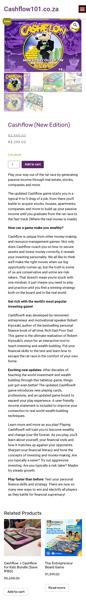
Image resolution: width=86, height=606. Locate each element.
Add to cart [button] (16, 592)
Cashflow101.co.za (31, 9)
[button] (75, 25)
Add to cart (33, 164)
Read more (56, 588)
